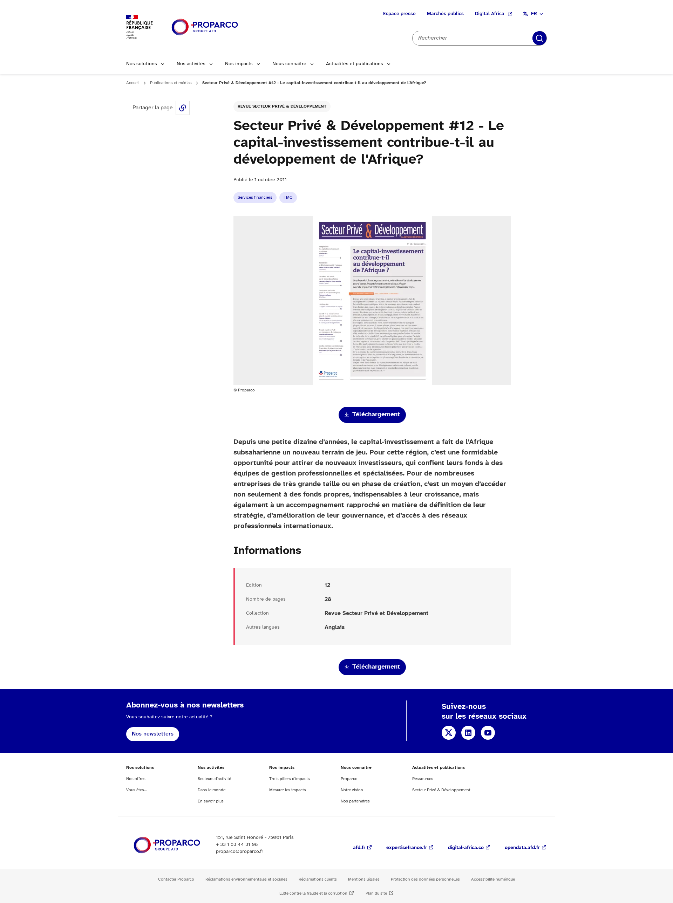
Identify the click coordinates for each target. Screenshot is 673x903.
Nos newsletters (153, 734)
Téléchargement (376, 414)
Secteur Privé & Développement (441, 790)
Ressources (422, 779)
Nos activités (191, 64)
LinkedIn (468, 733)
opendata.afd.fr (522, 847)
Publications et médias (171, 83)
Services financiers (255, 197)
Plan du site (376, 893)
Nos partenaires (355, 801)
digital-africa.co (466, 847)
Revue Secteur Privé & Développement (282, 106)
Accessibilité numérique (493, 879)
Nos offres (135, 779)
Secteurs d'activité (214, 779)
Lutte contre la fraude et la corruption (313, 893)
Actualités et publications (354, 64)
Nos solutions (141, 64)
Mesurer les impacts (287, 790)
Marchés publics (445, 13)
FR (534, 13)
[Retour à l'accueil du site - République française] (204, 27)
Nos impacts (239, 64)
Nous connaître (289, 64)
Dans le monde (211, 790)
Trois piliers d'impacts (289, 779)
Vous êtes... (136, 790)
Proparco (349, 779)
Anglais (335, 627)
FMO (288, 197)
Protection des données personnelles (425, 879)
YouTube (488, 733)
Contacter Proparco (176, 879)
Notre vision (352, 790)
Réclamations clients (318, 879)
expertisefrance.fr (406, 847)
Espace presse (399, 13)
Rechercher (539, 38)
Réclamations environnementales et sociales (246, 879)
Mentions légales (364, 879)
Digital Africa (489, 13)
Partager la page (183, 108)
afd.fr (359, 847)
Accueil (133, 83)
